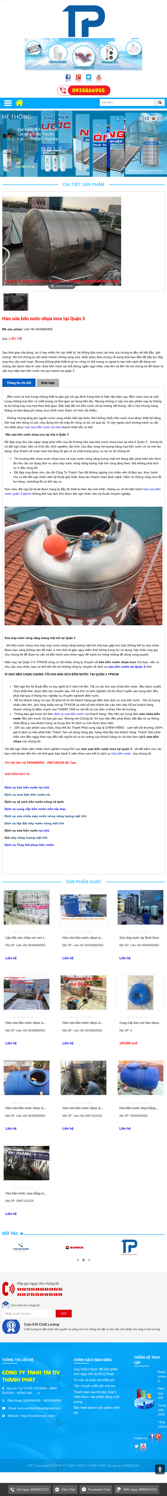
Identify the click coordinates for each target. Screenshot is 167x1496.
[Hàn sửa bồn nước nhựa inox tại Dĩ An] (83, 1010)
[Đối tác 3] (20, 1247)
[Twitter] (89, 78)
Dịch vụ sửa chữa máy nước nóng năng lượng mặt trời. (46, 816)
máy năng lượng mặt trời (29, 837)
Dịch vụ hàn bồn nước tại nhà (27, 787)
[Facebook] (68, 78)
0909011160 (130, 1465)
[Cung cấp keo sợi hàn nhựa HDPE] (140, 1010)
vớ (86, 714)
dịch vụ (59, 714)
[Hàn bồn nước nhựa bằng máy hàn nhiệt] (140, 1095)
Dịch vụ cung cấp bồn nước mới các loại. (35, 809)
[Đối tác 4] (74, 1247)
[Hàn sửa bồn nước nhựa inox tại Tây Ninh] (26, 1095)
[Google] (79, 78)
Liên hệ (11, 958)
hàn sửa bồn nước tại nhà (42, 427)
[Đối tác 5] (129, 1247)
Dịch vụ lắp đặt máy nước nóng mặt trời (34, 823)
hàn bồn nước (121, 753)
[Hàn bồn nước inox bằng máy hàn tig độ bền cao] (26, 1180)
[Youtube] (99, 78)
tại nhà (44, 830)
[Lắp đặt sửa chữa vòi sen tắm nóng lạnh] (26, 925)
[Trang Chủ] (83, 19)
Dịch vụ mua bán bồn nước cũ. (28, 794)
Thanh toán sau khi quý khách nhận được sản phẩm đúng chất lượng (96, 1397)
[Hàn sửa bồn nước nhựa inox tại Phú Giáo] (83, 925)
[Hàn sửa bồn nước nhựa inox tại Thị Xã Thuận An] (26, 1010)
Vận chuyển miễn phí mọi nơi (94, 1386)
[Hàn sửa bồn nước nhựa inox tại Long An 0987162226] (83, 1095)
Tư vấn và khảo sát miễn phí (94, 1380)
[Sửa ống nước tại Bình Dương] (140, 925)
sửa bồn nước (119, 666)
